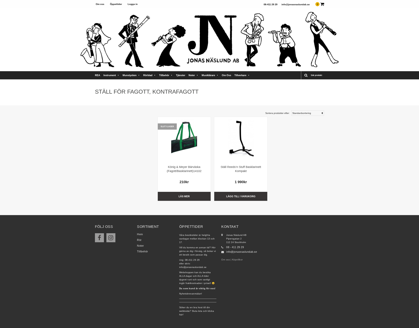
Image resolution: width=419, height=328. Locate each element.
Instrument (109, 75)
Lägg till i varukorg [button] (240, 196)
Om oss (100, 4)
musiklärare (208, 75)
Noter (192, 75)
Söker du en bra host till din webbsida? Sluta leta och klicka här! (196, 311)
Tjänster (180, 75)
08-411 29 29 (270, 4)
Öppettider (116, 4)
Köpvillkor (237, 259)
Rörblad (147, 75)
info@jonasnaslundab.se (296, 4)
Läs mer (184, 196)
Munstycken (130, 75)
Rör (139, 240)
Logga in (133, 4)
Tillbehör (164, 75)
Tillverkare (240, 75)
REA (97, 75)
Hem (140, 234)
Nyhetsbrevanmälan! (190, 293)
